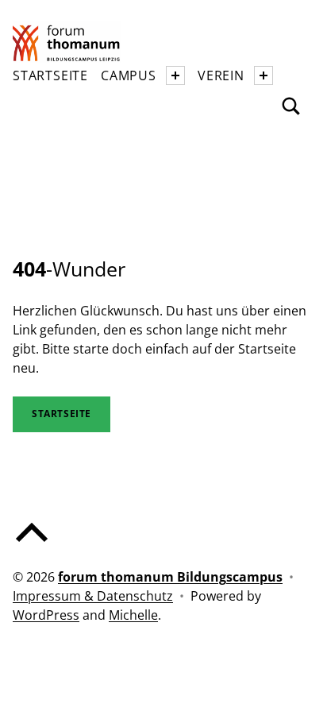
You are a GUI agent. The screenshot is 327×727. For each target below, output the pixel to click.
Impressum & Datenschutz (93, 596)
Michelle (133, 615)
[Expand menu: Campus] (175, 75)
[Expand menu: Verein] (263, 75)
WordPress (46, 615)
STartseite (61, 413)
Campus (128, 75)
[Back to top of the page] (32, 545)
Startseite (50, 75)
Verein (221, 75)
